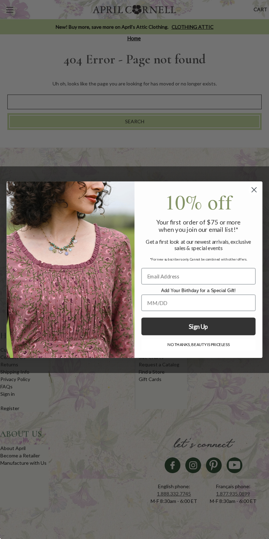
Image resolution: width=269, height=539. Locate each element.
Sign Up (198, 326)
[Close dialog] (254, 189)
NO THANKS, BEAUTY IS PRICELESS (198, 344)
